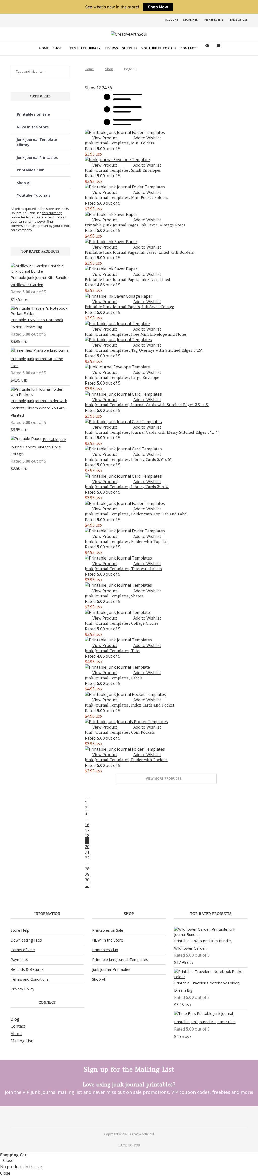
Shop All (24, 182)
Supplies (129, 48)
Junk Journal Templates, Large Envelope (122, 377)
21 (87, 852)
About (16, 1033)
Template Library (85, 48)
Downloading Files (26, 940)
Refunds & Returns (27, 969)
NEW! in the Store (33, 126)
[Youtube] (133, 1116)
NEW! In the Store (107, 940)
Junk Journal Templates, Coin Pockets (120, 732)
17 (87, 830)
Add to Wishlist (147, 138)
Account (171, 19)
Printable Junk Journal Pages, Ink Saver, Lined (127, 279)
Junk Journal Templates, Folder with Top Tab (127, 541)
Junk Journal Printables (37, 157)
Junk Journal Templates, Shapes (114, 596)
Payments (19, 959)
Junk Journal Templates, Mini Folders (119, 143)
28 (87, 869)
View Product (104, 138)
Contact (188, 48)
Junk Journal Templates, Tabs (112, 650)
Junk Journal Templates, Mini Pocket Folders (126, 197)
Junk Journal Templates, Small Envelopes (123, 170)
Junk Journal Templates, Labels (114, 677)
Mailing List (22, 1041)
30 (87, 880)
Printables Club (30, 169)
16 (87, 824)
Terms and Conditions (30, 979)
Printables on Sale (33, 114)
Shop (57, 48)
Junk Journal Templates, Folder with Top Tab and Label (136, 514)
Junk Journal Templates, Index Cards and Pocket (129, 705)
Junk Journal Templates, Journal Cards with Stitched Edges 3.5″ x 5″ (147, 404)
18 (87, 835)
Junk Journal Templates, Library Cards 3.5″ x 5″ (128, 459)
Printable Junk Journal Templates (120, 959)
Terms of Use (237, 19)
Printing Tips (213, 19)
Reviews (111, 48)
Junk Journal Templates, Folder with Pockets (126, 759)
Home (44, 48)
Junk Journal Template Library (37, 142)
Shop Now (158, 6)
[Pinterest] (124, 1116)
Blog (15, 1019)
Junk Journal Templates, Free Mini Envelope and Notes (136, 334)
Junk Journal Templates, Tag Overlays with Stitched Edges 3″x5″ (144, 350)
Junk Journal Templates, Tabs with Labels (123, 568)
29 (87, 874)
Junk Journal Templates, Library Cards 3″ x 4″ (127, 486)
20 (87, 846)
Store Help (191, 19)
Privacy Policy (22, 988)
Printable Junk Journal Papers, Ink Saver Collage (129, 306)
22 (87, 858)
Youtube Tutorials (158, 48)
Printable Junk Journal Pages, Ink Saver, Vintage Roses (135, 225)
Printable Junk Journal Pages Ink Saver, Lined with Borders (139, 252)
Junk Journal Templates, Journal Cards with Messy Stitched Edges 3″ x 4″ (152, 432)
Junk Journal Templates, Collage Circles (121, 623)
